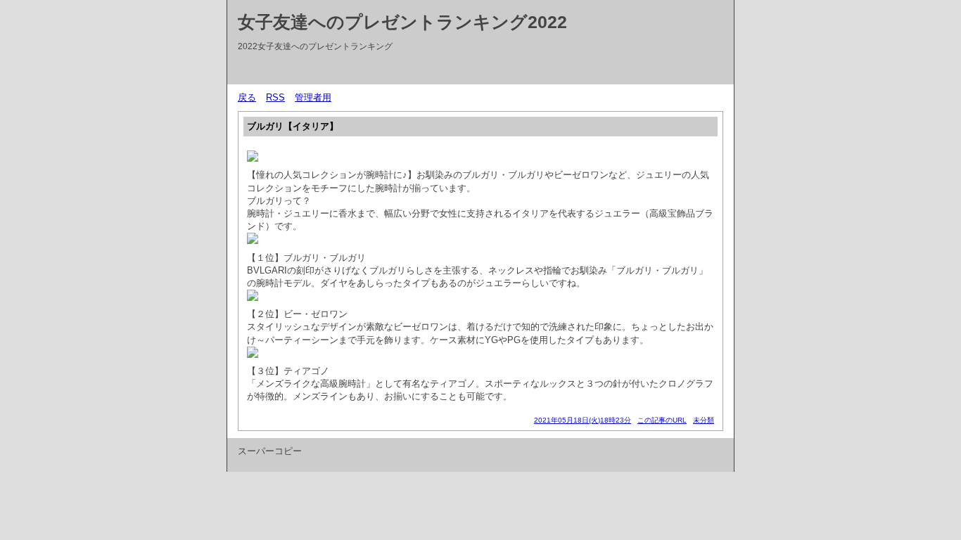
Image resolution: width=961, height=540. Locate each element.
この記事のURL (662, 420)
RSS (275, 97)
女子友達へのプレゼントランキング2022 (402, 22)
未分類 (703, 420)
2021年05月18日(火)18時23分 (582, 420)
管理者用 (313, 97)
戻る (247, 97)
